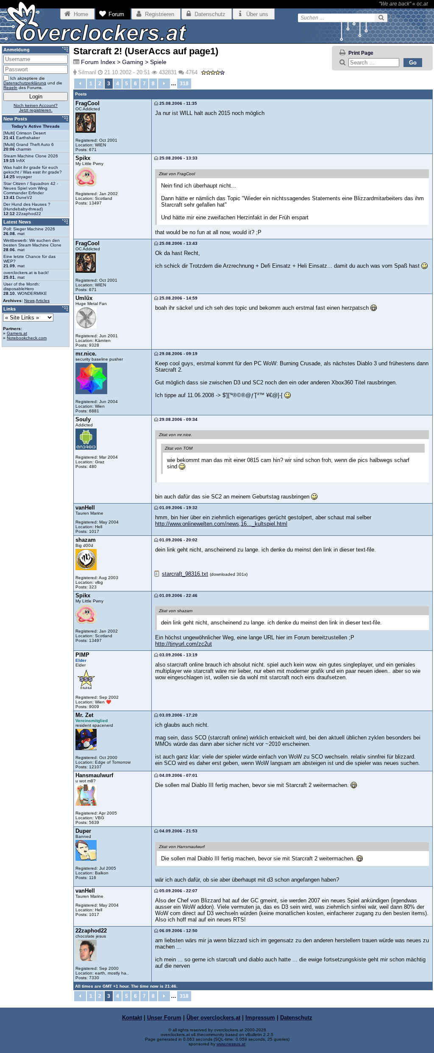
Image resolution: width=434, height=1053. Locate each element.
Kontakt (132, 1017)
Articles (43, 300)
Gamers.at (17, 333)
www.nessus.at (231, 1044)
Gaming (132, 62)
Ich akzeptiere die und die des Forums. (32, 83)
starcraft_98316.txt (185, 574)
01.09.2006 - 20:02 (178, 540)
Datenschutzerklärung (24, 83)
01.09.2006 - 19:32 (178, 507)
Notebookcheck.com (27, 338)
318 (184, 84)
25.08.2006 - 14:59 (178, 298)
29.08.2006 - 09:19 (178, 353)
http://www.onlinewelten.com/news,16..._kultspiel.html (221, 524)
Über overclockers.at (213, 1017)
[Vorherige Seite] (80, 83)
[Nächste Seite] (164, 83)
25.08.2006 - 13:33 (178, 158)
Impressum (260, 1017)
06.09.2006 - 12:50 (178, 930)
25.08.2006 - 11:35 (177, 103)
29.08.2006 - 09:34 (178, 419)
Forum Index (98, 62)
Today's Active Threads (35, 126)
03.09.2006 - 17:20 (178, 715)
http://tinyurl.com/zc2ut (183, 644)
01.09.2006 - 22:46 (178, 595)
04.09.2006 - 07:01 (178, 775)
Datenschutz (296, 1017)
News (29, 300)
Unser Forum (164, 1017)
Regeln (10, 87)
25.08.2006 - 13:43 (178, 243)
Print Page (360, 53)
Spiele (158, 62)
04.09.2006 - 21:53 (178, 831)
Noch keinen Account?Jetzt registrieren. (36, 107)
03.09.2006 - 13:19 (178, 655)
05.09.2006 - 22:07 (178, 890)
